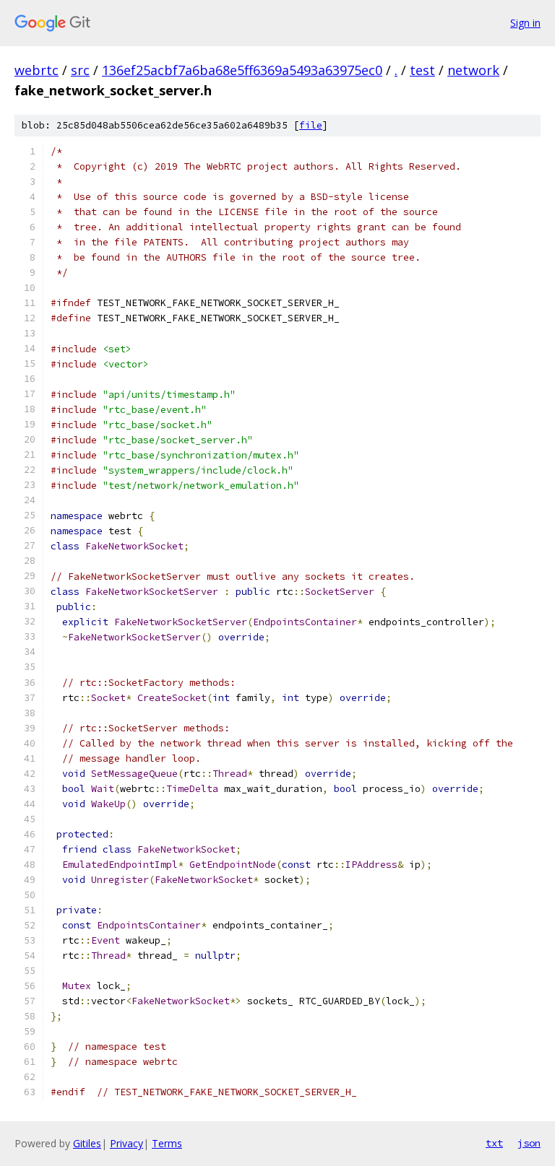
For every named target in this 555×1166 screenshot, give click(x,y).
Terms (167, 1143)
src (80, 70)
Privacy (126, 1143)
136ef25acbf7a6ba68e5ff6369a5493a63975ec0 (242, 70)
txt (494, 1142)
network (473, 70)
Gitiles (87, 1143)
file (310, 125)
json (529, 1142)
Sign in (525, 23)
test (422, 70)
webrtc (36, 70)
